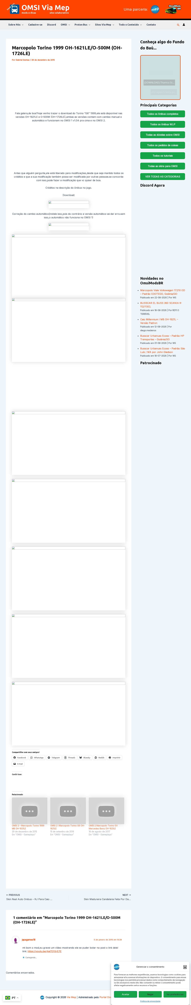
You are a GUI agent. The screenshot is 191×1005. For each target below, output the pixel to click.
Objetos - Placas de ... (161, 70)
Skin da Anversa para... (162, 87)
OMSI (64, 24)
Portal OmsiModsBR (111, 997)
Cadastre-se (35, 24)
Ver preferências (175, 994)
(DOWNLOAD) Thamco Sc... (159, 81)
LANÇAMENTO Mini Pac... (162, 65)
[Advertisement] (68, 87)
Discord (51, 24)
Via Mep (71, 997)
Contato (151, 24)
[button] (185, 966)
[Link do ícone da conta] (184, 24)
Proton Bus (81, 24)
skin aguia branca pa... (161, 73)
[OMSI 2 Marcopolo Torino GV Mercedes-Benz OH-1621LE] (106, 811)
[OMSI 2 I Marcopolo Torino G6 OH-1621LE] (68, 811)
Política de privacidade (150, 1001)
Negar (150, 994)
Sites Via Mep (103, 24)
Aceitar (125, 994)
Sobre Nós (14, 24)
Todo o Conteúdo (129, 24)
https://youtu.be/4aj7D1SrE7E (44, 951)
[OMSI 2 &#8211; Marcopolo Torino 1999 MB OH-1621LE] (29, 811)
